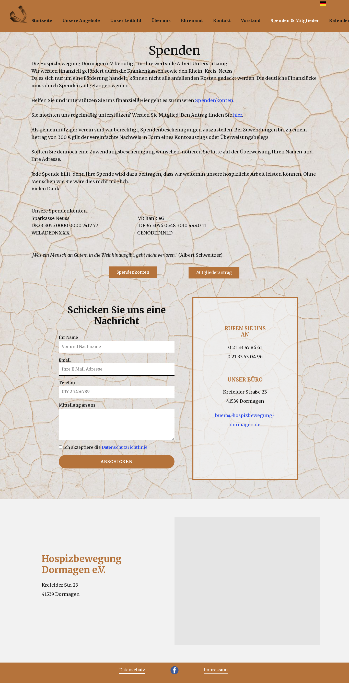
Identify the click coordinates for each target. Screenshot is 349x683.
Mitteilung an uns (77, 405)
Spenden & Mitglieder (295, 20)
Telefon (67, 382)
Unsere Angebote (81, 20)
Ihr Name (68, 337)
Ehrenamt (192, 20)
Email (65, 360)
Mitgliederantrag (214, 272)
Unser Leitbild (125, 20)
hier (237, 115)
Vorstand (250, 20)
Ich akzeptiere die (105, 447)
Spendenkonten (214, 100)
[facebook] (174, 670)
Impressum (216, 669)
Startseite (41, 20)
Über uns (161, 20)
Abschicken (117, 461)
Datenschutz (132, 669)
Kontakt (222, 20)
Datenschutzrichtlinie (124, 447)
